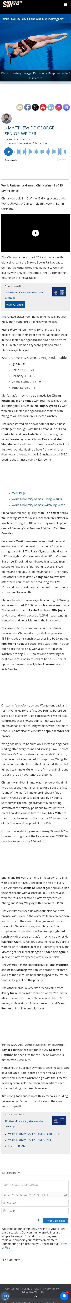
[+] (46, 1194)
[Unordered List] (25, 1195)
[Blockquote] (29, 1195)
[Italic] (9, 1195)
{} (42, 1194)
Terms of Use (30, 1289)
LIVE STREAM (17, 1146)
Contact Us (12, 1289)
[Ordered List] (21, 1195)
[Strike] (17, 1195)
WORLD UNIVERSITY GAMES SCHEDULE (34, 1134)
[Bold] (5, 1195)
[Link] (38, 1195)
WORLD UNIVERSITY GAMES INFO (30, 1140)
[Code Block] (34, 1195)
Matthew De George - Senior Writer (31, 130)
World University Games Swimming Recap (38, 505)
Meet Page (19, 493)
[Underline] (13, 1195)
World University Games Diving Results (37, 499)
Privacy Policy (50, 1289)
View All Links (15, 305)
